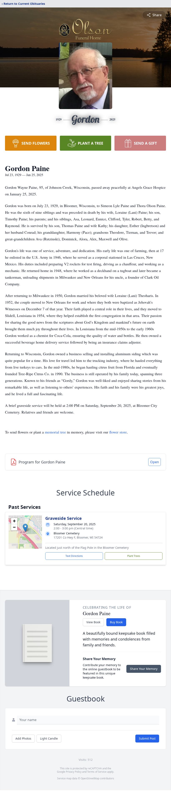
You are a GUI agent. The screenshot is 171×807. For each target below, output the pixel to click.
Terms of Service (97, 771)
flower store (118, 432)
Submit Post (147, 738)
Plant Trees (133, 556)
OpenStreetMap (90, 778)
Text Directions (74, 556)
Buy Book (116, 622)
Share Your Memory (143, 669)
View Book (93, 622)
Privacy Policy (74, 771)
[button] (25, 528)
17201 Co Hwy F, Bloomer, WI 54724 (78, 537)
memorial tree (55, 432)
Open (154, 462)
